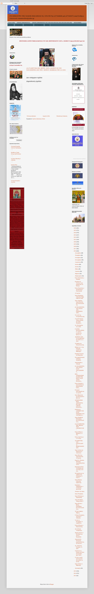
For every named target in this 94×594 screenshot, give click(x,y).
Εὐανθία (15, 217)
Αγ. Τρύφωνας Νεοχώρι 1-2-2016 (78, 547)
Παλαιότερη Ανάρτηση (62, 116)
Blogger (52, 584)
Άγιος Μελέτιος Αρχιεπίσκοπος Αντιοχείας (79, 456)
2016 (75, 251)
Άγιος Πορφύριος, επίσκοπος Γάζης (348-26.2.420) (79, 297)
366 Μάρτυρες (17, 206)
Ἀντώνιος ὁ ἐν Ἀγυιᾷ (18, 227)
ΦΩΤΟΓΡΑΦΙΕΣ (77, 22)
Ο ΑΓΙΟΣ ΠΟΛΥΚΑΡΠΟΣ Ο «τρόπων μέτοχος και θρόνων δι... (79, 331)
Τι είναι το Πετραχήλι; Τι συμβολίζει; (79, 522)
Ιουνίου (77, 266)
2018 (75, 246)
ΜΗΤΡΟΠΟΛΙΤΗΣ (28, 25)
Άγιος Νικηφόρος (79, 493)
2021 (75, 239)
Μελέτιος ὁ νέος (13, 225)
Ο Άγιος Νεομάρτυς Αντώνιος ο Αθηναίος (79, 516)
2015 (75, 571)
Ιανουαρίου (78, 568)
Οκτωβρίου (78, 257)
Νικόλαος (18, 225)
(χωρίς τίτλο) (14, 164)
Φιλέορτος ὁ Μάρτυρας (14, 205)
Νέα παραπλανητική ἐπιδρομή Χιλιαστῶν (79, 359)
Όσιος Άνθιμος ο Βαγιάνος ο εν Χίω (79, 433)
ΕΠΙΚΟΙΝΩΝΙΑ (18, 25)
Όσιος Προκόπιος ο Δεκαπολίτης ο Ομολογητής (79, 289)
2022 (75, 237)
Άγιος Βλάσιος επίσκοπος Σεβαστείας (78, 481)
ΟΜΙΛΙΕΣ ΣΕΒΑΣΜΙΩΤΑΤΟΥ (23, 22)
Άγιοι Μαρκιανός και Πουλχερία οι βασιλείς (79, 396)
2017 (75, 248)
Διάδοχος (21, 205)
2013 (75, 575)
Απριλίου (77, 271)
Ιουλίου (77, 264)
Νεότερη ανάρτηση (31, 116)
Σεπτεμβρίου (78, 259)
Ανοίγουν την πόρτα (79, 491)
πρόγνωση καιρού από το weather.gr (79, 158)
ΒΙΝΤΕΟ (47, 25)
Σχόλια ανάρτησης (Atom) (39, 118)
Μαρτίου (77, 273)
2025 (75, 230)
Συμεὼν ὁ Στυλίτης (20, 216)
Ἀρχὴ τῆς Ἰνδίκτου (13, 216)
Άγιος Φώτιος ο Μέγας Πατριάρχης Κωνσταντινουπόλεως (79, 506)
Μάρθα (12, 217)
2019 (75, 244)
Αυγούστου (78, 262)
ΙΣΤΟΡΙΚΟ (10, 25)
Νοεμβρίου (78, 255)
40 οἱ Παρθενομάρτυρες (15, 218)
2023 (75, 235)
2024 (75, 232)
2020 (75, 241)
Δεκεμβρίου (78, 253)
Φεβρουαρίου (78, 276)
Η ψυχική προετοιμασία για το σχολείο (79, 391)
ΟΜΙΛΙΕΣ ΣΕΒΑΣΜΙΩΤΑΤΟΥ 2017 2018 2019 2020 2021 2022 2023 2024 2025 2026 (52, 22)
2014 (75, 573)
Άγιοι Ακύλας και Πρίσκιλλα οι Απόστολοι (79, 451)
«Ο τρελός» (77, 293)
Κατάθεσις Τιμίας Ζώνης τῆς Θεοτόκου (17, 201)
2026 (75, 228)
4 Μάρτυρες (19, 204)
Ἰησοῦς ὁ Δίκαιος (21, 217)
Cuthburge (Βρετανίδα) (19, 207)
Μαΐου (77, 269)
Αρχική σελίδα (11, 22)
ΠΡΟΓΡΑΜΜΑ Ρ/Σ (39, 25)
